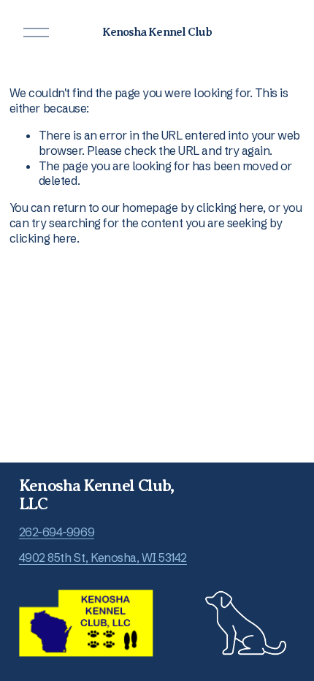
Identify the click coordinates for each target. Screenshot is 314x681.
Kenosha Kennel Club (157, 32)
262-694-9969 (56, 532)
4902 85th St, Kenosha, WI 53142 (103, 557)
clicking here (230, 207)
